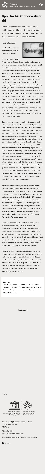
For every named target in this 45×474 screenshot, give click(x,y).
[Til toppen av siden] (42, 464)
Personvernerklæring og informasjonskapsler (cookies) (19, 437)
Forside (4, 394)
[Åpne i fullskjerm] (41, 45)
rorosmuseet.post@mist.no (15, 433)
